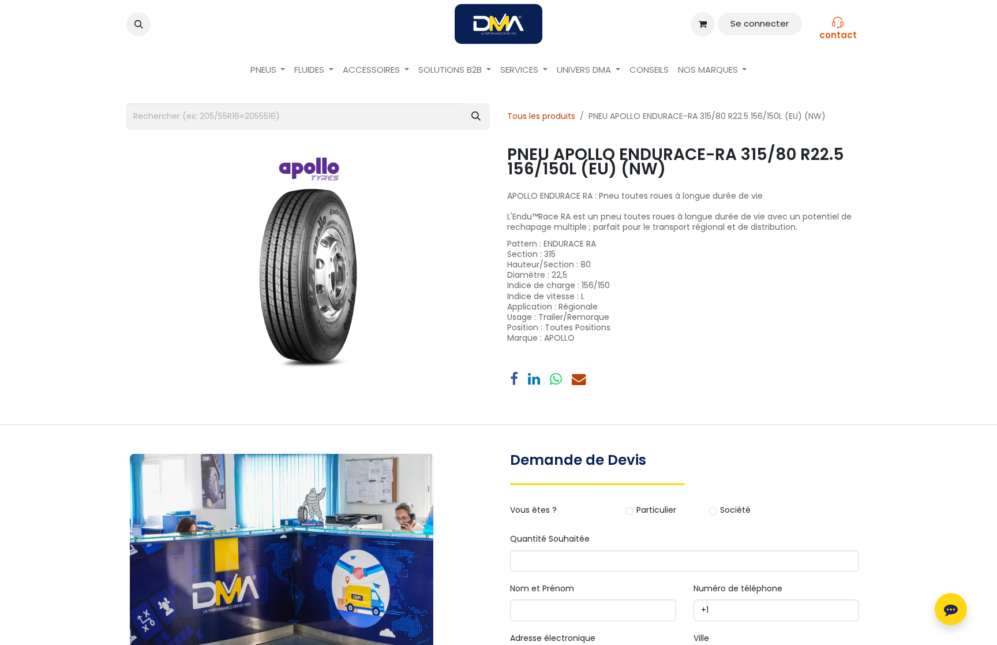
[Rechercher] (476, 116)
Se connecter (759, 23)
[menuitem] (268, 69)
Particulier (656, 510)
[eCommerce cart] (703, 24)
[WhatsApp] (556, 379)
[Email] (579, 379)
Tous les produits (541, 116)
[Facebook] (514, 379)
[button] (138, 24)
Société (735, 510)
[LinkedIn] (534, 379)
